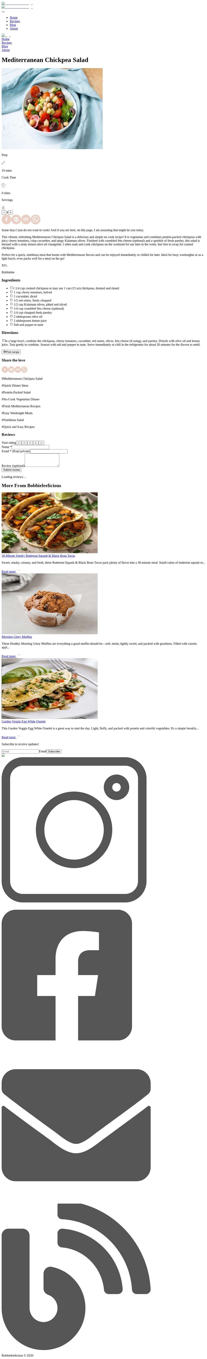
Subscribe (54, 751)
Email (16, 451)
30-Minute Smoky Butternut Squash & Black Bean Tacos (38, 555)
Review (13, 465)
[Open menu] (3, 11)
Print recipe (12, 352)
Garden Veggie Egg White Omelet (23, 721)
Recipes (15, 21)
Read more (9, 571)
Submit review (11, 469)
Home (14, 17)
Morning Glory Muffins (17, 636)
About (14, 28)
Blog (13, 25)
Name (7, 447)
